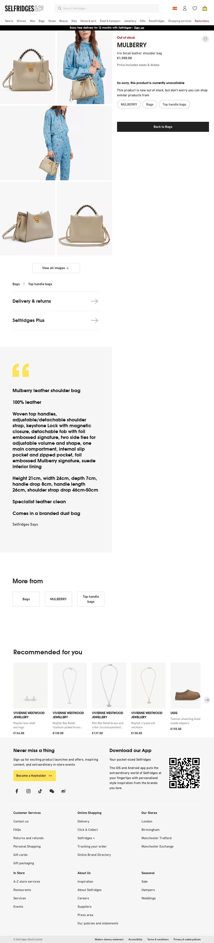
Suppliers (85, 906)
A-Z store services (26, 881)
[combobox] (110, 8)
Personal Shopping (27, 846)
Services (19, 898)
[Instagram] (28, 794)
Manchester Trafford (156, 838)
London (146, 821)
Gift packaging (23, 863)
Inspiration (85, 881)
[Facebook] (16, 794)
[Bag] (205, 8)
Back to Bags (163, 127)
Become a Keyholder (31, 776)
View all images (53, 268)
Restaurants (22, 890)
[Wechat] (51, 794)
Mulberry (23, 391)
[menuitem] (9, 21)
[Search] (59, 8)
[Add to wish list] (205, 39)
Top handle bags (40, 284)
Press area (85, 915)
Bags (16, 284)
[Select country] (175, 8)
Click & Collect (88, 829)
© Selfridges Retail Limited (27, 939)
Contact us (21, 821)
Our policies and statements (98, 923)
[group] (107, 700)
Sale (144, 881)
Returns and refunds (28, 838)
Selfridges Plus (29, 320)
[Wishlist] (195, 8)
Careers (83, 898)
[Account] (185, 8)
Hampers (148, 890)
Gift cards (20, 855)
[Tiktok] (40, 794)
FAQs (17, 829)
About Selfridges (90, 890)
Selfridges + (86, 838)
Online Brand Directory (94, 855)
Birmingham (150, 829)
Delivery (83, 821)
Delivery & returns (32, 301)
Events (18, 906)
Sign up (139, 27)
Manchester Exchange (157, 846)
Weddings (148, 898)
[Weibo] (63, 794)
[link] (29, 725)
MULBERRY (132, 45)
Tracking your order (92, 846)
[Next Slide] (207, 700)
